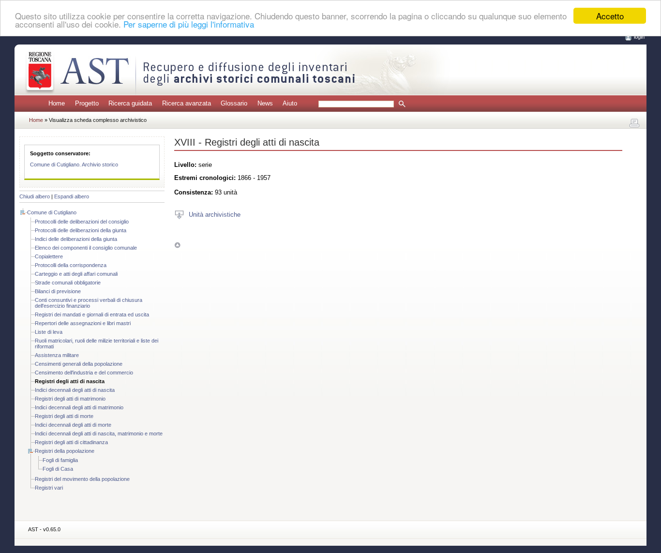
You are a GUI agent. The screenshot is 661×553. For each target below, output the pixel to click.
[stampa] (634, 123)
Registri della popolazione (64, 451)
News (265, 103)
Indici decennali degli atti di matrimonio (79, 407)
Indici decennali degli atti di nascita (75, 390)
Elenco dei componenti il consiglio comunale (86, 248)
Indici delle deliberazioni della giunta (76, 239)
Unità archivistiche (214, 214)
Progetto (87, 103)
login (639, 37)
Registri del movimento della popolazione (82, 479)
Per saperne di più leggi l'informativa (188, 24)
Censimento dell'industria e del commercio (84, 372)
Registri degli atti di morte (64, 416)
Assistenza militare (57, 355)
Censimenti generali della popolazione (78, 364)
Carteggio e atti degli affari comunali (76, 274)
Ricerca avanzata (186, 103)
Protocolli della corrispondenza (70, 265)
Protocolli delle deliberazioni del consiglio (82, 221)
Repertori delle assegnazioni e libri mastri (83, 323)
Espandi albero (71, 196)
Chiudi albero (34, 196)
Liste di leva (48, 332)
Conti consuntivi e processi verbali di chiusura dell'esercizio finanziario (88, 303)
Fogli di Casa (58, 469)
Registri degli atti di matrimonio (70, 399)
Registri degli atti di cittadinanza (71, 442)
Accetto (610, 16)
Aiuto (290, 103)
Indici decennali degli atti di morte (73, 425)
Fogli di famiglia (60, 460)
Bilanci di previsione (58, 291)
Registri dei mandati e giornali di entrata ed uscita (92, 314)
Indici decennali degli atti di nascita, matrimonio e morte (99, 433)
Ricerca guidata (130, 103)
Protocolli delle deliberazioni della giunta (80, 230)
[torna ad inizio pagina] (177, 245)
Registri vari (49, 488)
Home (56, 103)
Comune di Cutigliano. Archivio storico (74, 164)
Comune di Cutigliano (51, 212)
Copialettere (49, 256)
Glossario (234, 103)
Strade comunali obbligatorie (68, 282)
